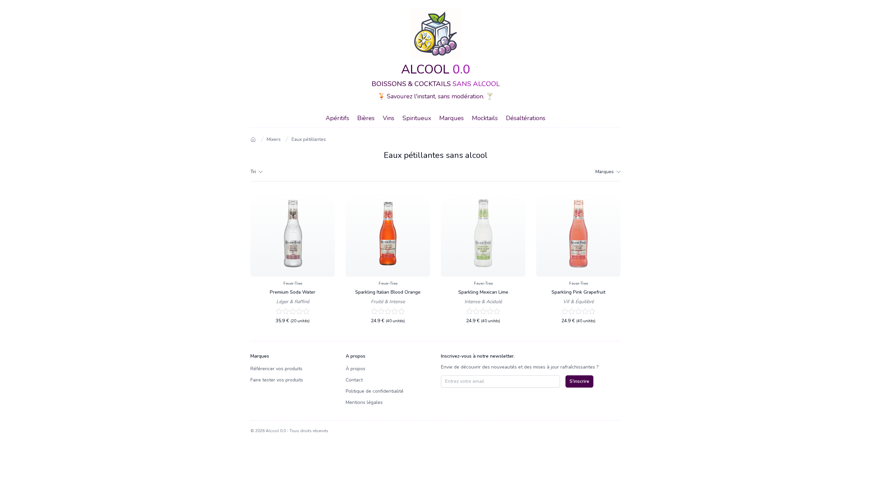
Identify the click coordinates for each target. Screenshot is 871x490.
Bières (366, 118)
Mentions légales (364, 402)
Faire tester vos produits (276, 380)
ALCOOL (435, 69)
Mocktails (485, 118)
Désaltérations (525, 118)
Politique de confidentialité (375, 391)
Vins (388, 118)
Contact (354, 380)
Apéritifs (337, 118)
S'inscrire (579, 381)
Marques (451, 118)
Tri (253, 171)
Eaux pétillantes (309, 139)
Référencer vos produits (276, 368)
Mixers (274, 139)
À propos (355, 368)
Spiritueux (416, 118)
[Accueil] (253, 139)
